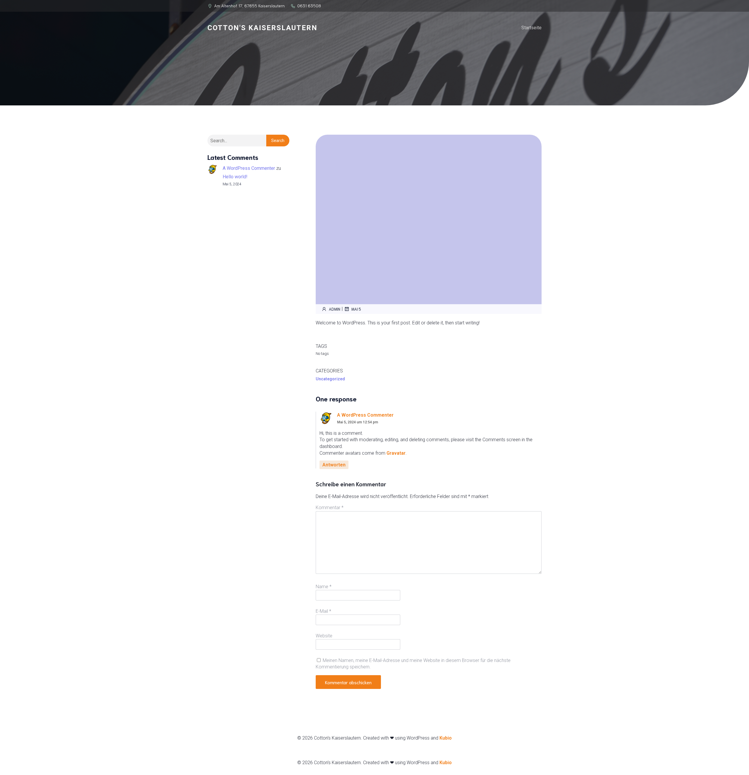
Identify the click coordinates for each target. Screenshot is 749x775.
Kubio (445, 738)
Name (323, 586)
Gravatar (396, 453)
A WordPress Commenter (249, 168)
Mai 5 (356, 309)
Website (324, 636)
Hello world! (235, 176)
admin (334, 309)
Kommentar (329, 507)
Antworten (334, 465)
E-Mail (323, 611)
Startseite (531, 27)
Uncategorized (330, 379)
